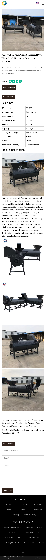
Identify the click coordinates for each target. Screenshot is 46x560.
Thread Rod (12, 532)
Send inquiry (9, 87)
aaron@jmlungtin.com (37, 558)
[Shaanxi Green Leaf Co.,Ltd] (4, 3)
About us (23, 505)
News (8, 510)
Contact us (37, 510)
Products (37, 505)
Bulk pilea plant (12, 542)
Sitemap (16, 515)
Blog (23, 510)
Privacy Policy (30, 515)
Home (8, 505)
